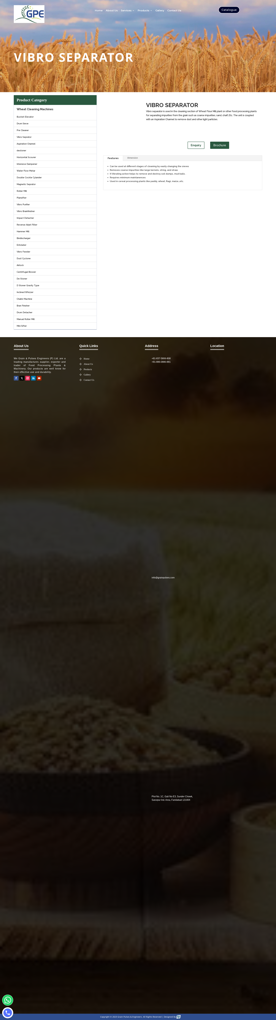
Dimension (132, 157)
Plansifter (21, 197)
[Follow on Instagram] (27, 378)
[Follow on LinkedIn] (33, 378)
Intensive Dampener (27, 164)
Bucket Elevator (25, 117)
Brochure (219, 145)
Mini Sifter (22, 326)
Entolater (21, 245)
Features (113, 158)
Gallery (159, 10)
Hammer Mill (23, 231)
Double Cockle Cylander (29, 177)
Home (99, 10)
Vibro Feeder (23, 251)
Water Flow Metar (26, 170)
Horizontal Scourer (26, 157)
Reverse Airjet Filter (27, 224)
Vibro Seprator (24, 137)
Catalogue (229, 9)
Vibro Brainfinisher (26, 211)
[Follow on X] (22, 378)
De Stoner (22, 278)
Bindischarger (23, 238)
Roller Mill (22, 191)
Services (126, 10)
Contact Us (174, 10)
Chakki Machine (24, 299)
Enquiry (196, 145)
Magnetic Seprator (26, 184)
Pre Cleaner (23, 130)
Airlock (20, 265)
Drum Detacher (24, 312)
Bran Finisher (23, 305)
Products (143, 10)
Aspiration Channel (26, 144)
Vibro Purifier (23, 204)
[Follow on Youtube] (39, 378)
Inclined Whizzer (25, 292)
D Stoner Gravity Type (28, 285)
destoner (21, 150)
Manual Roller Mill (26, 319)
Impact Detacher (25, 218)
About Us (112, 10)
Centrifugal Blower (26, 272)
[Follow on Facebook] (16, 378)
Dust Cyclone (24, 258)
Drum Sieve (22, 123)
